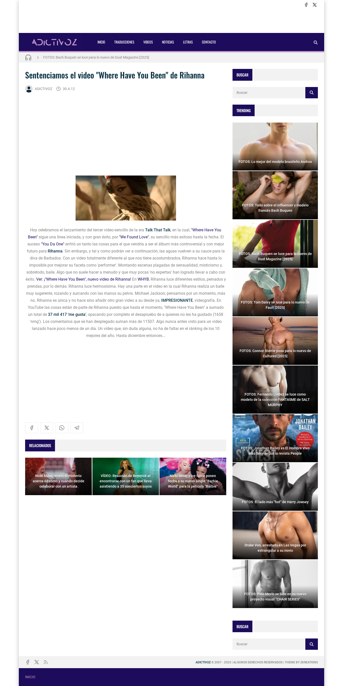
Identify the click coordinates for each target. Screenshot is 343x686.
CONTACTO (209, 42)
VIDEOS (148, 42)
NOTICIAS (168, 42)
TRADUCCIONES (124, 42)
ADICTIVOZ (43, 89)
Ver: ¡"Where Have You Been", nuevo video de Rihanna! (83, 279)
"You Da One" (52, 244)
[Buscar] (315, 42)
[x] (314, 5)
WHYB (143, 279)
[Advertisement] (171, 20)
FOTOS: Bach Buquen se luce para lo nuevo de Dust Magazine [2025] (96, 57)
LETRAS (188, 42)
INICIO (101, 42)
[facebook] (306, 5)
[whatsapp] (61, 427)
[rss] (45, 662)
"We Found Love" (134, 237)
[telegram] (76, 427)
